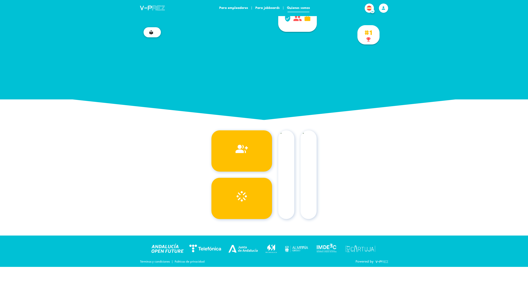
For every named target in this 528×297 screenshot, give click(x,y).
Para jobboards (267, 7)
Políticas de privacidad (190, 261)
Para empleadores (233, 7)
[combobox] (369, 12)
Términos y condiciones (155, 261)
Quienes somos (298, 7)
